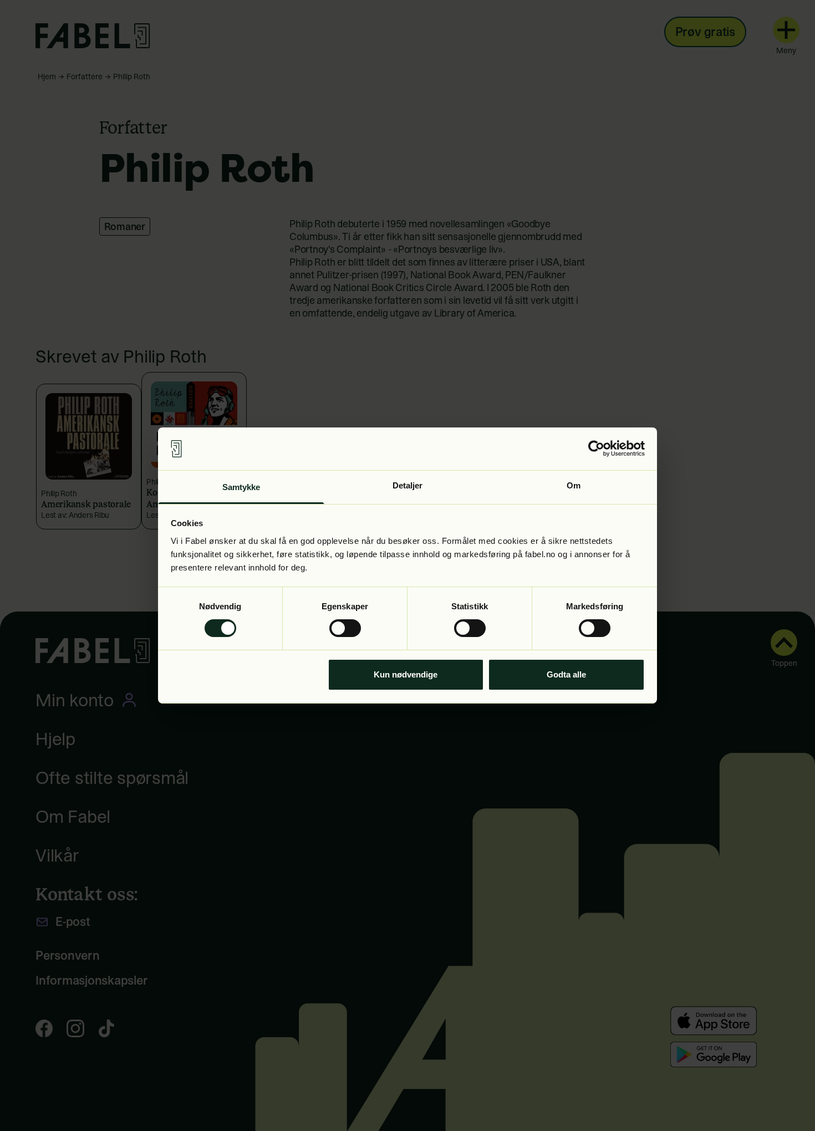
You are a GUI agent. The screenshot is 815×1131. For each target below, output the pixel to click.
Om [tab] (573, 485)
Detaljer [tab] (408, 485)
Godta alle (566, 674)
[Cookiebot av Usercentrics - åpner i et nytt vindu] (596, 448)
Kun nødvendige (405, 674)
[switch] (345, 628)
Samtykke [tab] (241, 487)
